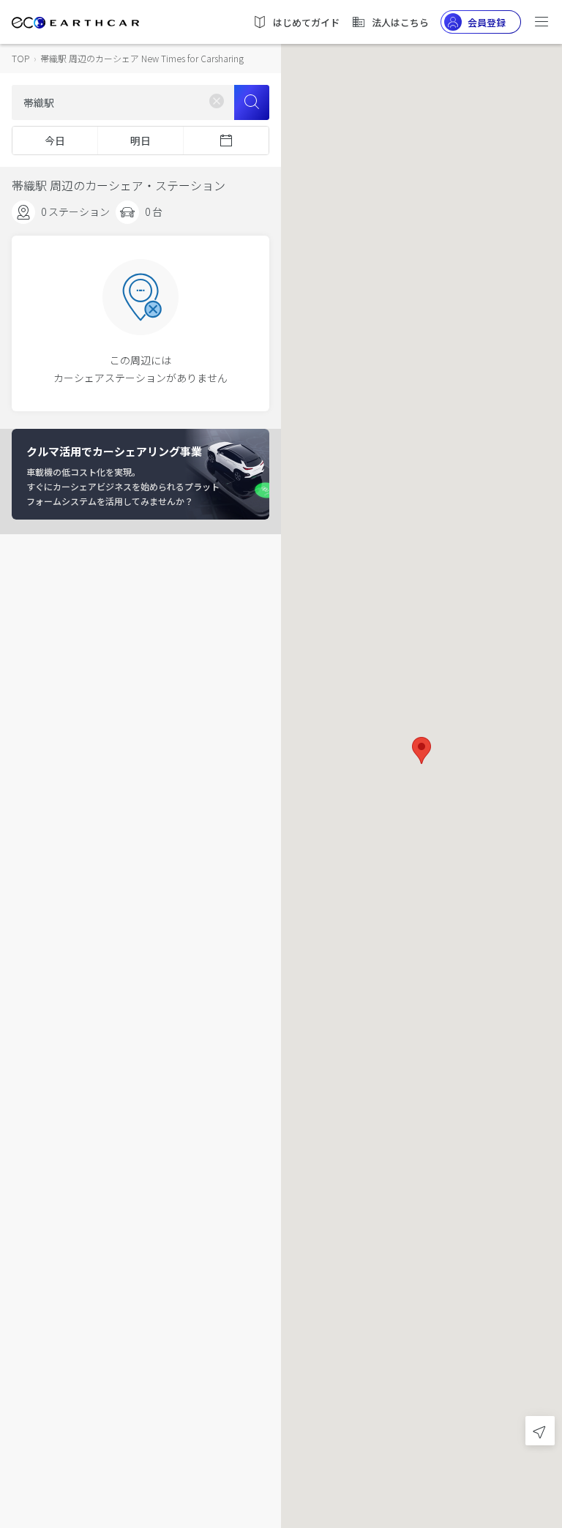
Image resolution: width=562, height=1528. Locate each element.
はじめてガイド (306, 22)
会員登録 (487, 22)
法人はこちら (400, 22)
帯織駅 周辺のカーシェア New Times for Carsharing (142, 58)
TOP (20, 58)
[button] (421, 750)
